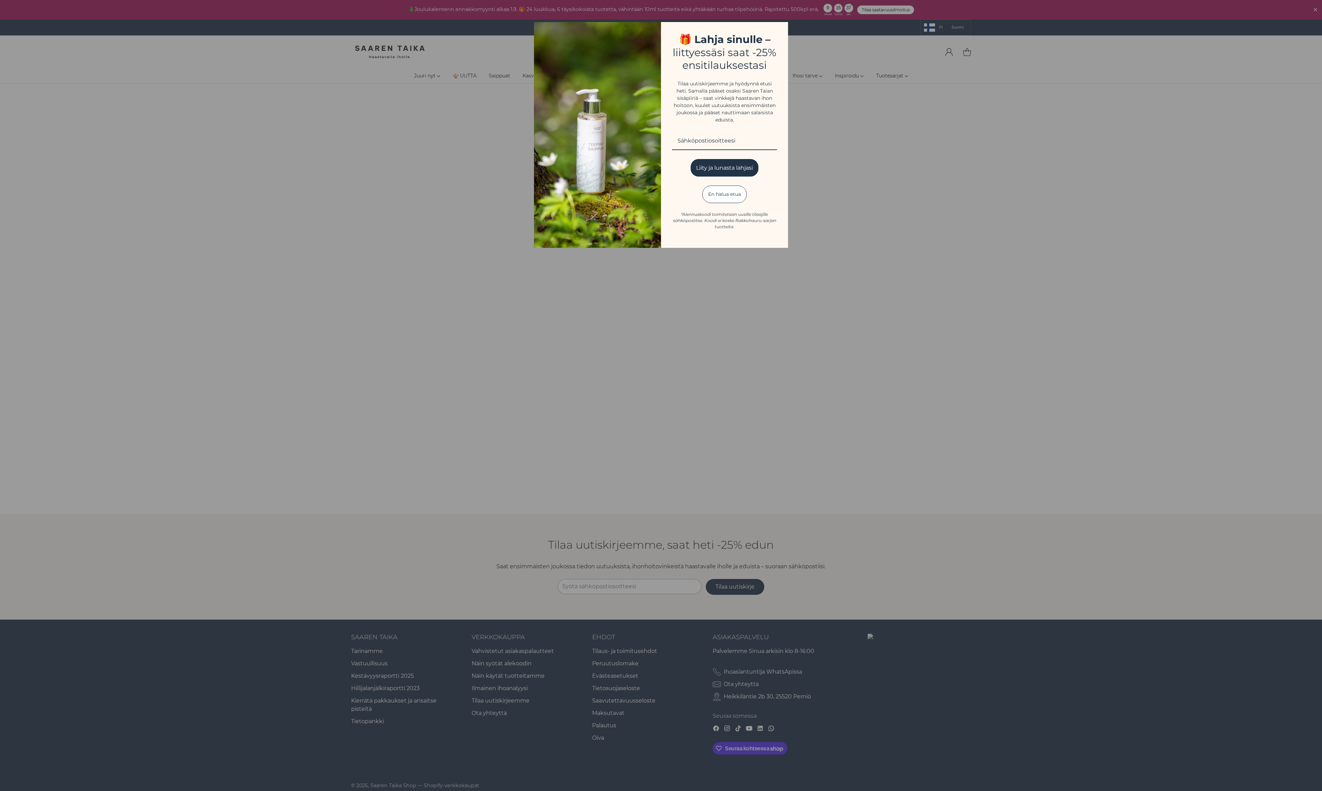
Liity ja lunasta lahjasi (724, 168)
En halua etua (724, 194)
